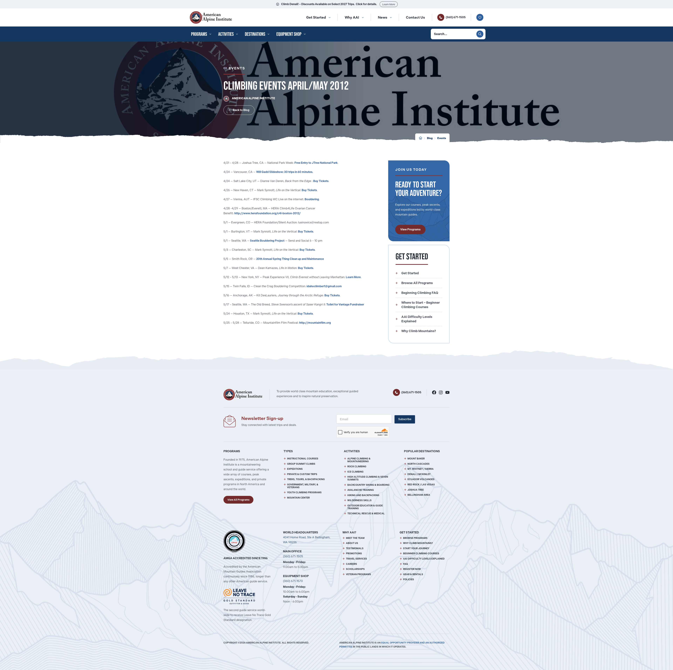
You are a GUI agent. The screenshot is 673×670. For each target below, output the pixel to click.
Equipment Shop (288, 34)
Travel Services (356, 558)
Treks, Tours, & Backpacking (306, 479)
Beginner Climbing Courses (421, 553)
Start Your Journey (416, 548)
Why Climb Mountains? (418, 543)
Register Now (412, 569)
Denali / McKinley (419, 474)
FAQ (405, 564)
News (382, 17)
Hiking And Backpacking (363, 495)
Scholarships (355, 569)
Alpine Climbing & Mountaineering (359, 460)
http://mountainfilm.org (315, 322)
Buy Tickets (320, 181)
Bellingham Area (418, 495)
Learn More (388, 4)
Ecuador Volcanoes (420, 479)
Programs (199, 34)
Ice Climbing (355, 471)
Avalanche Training (360, 490)
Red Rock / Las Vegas (421, 484)
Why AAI (352, 17)
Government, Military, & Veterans (302, 486)
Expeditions (295, 469)
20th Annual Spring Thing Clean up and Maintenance (290, 259)
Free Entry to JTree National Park (316, 162)
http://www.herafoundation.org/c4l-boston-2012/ (267, 213)
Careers (351, 564)
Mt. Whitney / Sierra (420, 469)
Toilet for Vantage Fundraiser (345, 304)
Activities (226, 34)
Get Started (316, 17)
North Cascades (418, 464)
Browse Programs (415, 538)
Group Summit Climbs (301, 464)
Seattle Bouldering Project (266, 240)
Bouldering (312, 199)
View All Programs (238, 499)
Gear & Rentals (413, 574)
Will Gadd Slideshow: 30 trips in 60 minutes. (284, 172)
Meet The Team (355, 538)
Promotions (354, 553)
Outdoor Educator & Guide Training (365, 507)
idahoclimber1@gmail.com (324, 286)
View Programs (410, 229)
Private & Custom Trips (302, 474)
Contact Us (415, 17)
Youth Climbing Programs (304, 492)
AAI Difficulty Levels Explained (424, 558)
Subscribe (404, 419)
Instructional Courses (302, 458)
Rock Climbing (356, 466)
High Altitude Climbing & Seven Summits (367, 478)
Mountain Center (298, 497)
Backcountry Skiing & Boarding (368, 485)
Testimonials (354, 548)
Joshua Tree (415, 490)
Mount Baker (416, 458)
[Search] (479, 34)
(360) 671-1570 (293, 581)
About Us (352, 543)
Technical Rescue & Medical (366, 513)
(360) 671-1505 (456, 17)
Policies (408, 579)
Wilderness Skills (359, 500)
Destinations (255, 34)
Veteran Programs (358, 574)
